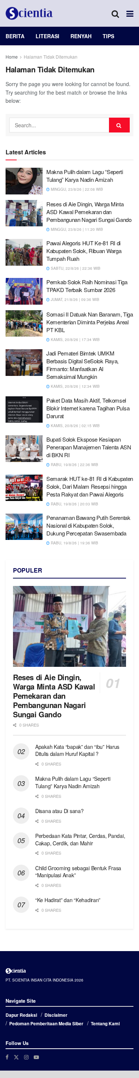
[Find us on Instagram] (26, 1057)
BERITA (15, 36)
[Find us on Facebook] (7, 1057)
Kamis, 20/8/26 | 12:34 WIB (75, 386)
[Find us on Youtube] (36, 1057)
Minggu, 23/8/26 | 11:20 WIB (76, 229)
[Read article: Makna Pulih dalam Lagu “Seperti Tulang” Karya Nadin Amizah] (24, 181)
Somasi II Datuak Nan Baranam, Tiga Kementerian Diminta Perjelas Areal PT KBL (89, 322)
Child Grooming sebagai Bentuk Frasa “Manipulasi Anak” (78, 871)
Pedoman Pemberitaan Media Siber (46, 1023)
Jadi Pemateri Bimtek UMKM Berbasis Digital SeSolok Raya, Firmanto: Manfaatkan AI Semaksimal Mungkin (82, 364)
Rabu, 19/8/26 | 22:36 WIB (74, 464)
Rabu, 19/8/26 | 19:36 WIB (74, 542)
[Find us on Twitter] (16, 1057)
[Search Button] (115, 13)
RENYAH (81, 36)
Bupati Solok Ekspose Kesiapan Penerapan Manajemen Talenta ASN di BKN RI (88, 447)
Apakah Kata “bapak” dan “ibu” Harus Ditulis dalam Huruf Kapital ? (77, 750)
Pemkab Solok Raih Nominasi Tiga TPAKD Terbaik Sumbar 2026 (87, 286)
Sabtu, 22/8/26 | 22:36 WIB (75, 268)
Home (12, 56)
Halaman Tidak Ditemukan (50, 56)
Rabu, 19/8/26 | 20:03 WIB (74, 504)
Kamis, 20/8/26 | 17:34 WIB (75, 339)
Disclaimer (55, 1015)
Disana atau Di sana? (59, 811)
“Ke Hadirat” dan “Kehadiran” (67, 900)
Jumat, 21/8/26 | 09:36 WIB (74, 299)
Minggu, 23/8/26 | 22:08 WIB (76, 189)
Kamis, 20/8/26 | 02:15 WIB (75, 425)
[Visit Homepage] (29, 13)
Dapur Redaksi (21, 1015)
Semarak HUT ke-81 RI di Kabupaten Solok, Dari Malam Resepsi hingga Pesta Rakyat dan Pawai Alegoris (89, 486)
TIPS (108, 36)
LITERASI (47, 36)
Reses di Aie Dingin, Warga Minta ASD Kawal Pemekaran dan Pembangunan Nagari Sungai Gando (89, 211)
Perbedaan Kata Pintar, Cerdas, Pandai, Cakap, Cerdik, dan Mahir (80, 839)
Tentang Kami (105, 1023)
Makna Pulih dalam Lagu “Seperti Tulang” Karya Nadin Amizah (84, 175)
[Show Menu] (129, 13)
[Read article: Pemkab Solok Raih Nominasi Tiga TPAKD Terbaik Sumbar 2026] (24, 291)
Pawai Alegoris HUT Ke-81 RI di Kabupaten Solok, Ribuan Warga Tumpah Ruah (83, 250)
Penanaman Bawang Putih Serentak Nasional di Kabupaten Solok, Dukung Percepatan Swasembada (88, 525)
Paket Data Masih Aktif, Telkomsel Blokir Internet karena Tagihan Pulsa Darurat (87, 408)
